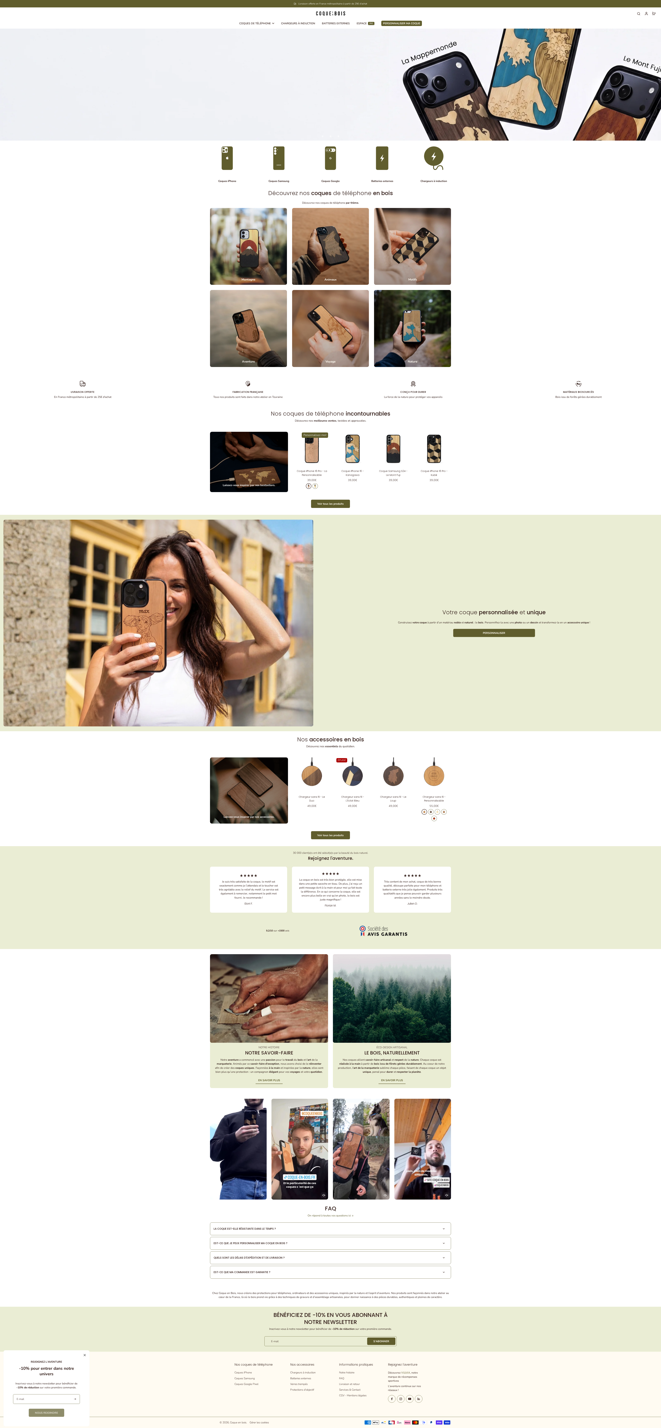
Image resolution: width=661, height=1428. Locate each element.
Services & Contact (349, 1389)
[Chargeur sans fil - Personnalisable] (434, 774)
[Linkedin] (418, 1399)
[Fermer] (84, 1355)
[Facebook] (392, 1399)
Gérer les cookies (259, 1422)
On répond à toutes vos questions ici (329, 1215)
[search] (638, 13)
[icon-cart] (654, 13)
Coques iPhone (243, 1372)
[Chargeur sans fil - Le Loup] (393, 774)
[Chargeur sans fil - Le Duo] (312, 774)
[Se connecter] (646, 13)
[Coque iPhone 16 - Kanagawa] (353, 449)
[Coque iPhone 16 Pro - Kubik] (434, 449)
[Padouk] (434, 818)
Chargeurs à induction (303, 1372)
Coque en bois (238, 1422)
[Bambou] (437, 811)
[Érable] (315, 486)
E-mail (275, 1341)
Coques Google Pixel (246, 1384)
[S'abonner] (75, 1399)
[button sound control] (262, 1195)
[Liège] (444, 811)
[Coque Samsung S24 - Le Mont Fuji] (393, 449)
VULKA (405, 1372)
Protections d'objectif (302, 1389)
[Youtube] (409, 1399)
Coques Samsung (244, 1378)
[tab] (323, 136)
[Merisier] (308, 486)
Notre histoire (346, 1372)
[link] (46, 1413)
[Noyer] (430, 811)
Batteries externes (300, 1378)
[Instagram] (401, 1399)
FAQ (341, 1378)
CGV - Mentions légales (352, 1395)
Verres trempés (299, 1384)
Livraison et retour (349, 1384)
